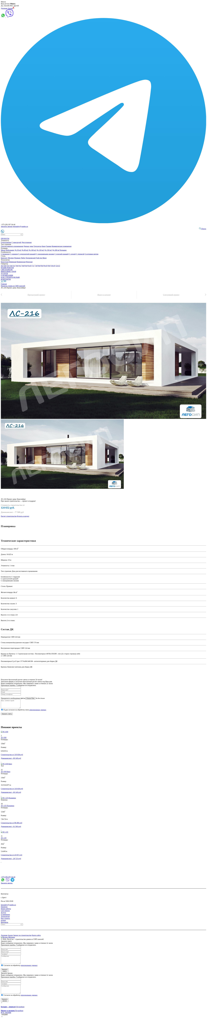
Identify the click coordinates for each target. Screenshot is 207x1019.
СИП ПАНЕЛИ (7, 269)
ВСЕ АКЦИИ (6, 1013)
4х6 (5, 266)
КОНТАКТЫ (6, 279)
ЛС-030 (3, 737)
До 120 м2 (40, 250)
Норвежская (21, 262)
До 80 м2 (25, 250)
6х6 (17, 266)
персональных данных (37, 710)
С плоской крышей (62, 254)
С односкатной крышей (27, 254)
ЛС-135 (3, 838)
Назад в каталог (104, 295)
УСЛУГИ (4, 273)
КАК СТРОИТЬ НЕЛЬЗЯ (10, 277)
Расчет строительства (9, 516)
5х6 (11, 266)
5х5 (8, 266)
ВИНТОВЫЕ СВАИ (8, 271)
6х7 (20, 266)
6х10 (29, 266)
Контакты (4, 922)
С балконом (5, 254)
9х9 (49, 266)
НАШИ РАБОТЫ (7, 268)
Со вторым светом (91, 254)
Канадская (5, 262)
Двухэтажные (27, 242)
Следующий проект (171, 295)
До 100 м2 (32, 250)
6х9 (26, 266)
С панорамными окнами (45, 254)
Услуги (3, 913)
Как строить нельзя (5, 919)
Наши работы (6, 909)
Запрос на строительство (22, 935)
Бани (43, 246)
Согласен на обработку (20, 965)
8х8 (39, 266)
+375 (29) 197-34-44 (8, 877)
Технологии (5, 916)
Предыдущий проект (36, 295)
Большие (63, 250)
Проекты (4, 907)
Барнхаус (4, 258)
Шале (44, 258)
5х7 (14, 266)
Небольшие (10, 250)
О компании (5, 914)
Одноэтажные (6, 242)
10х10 (53, 266)
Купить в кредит (23, 516)
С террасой (80, 254)
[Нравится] (2, 734)
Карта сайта (36, 935)
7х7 (33, 266)
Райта (23, 258)
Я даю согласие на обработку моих (24, 710)
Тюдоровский (31, 258)
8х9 (42, 266)
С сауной (72, 254)
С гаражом (14, 254)
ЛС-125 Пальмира (7, 806)
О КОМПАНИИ (7, 275)
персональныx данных (29, 995)
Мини (3, 250)
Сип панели (5, 911)
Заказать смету (7, 714)
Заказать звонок (7, 226)
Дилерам (4, 8)
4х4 (2, 266)
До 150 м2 (48, 250)
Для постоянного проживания (12, 246)
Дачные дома (28, 246)
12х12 (58, 266)
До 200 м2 (56, 250)
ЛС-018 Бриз (5, 772)
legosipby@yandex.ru (20, 226)
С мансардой (16, 242)
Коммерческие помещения (61, 246)
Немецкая (12, 262)
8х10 (45, 266)
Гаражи (48, 246)
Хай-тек (39, 258)
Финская (29, 262)
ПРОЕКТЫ (5, 238)
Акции (10, 8)
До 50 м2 (18, 250)
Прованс (17, 258)
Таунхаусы (37, 246)
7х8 (36, 266)
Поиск (203, 229)
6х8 (23, 266)
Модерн (11, 258)
